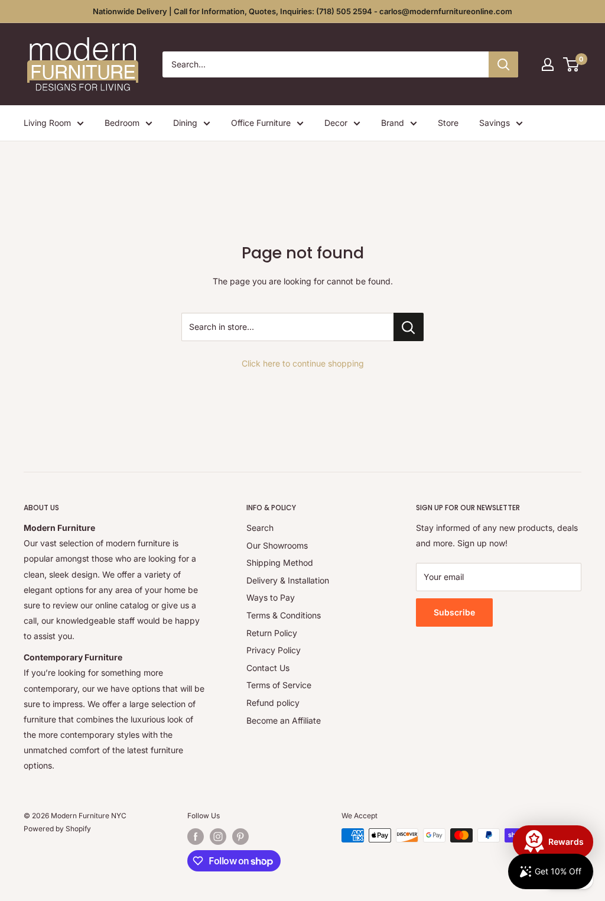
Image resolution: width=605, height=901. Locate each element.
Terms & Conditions (283, 615)
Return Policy (271, 633)
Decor (335, 123)
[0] (571, 64)
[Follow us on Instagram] (218, 836)
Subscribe (454, 612)
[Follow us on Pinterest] (240, 836)
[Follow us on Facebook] (195, 836)
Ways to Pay (270, 597)
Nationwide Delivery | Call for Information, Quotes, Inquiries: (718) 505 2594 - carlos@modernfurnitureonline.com (302, 11)
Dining (185, 123)
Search (260, 528)
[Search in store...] (408, 327)
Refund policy (273, 703)
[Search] (503, 64)
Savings (494, 123)
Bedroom (122, 123)
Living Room (47, 123)
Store (448, 123)
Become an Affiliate (283, 720)
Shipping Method (279, 563)
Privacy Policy (273, 650)
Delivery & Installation (287, 580)
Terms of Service (278, 685)
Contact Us (268, 668)
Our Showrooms (277, 545)
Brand (392, 123)
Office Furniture (261, 123)
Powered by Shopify (57, 828)
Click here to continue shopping (303, 363)
